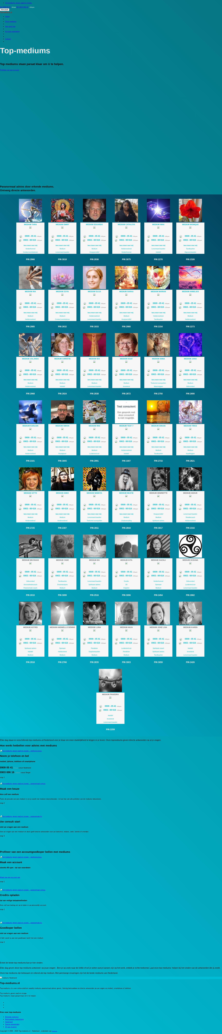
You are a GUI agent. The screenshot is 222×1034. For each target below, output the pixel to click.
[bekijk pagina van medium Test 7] (126, 411)
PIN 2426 (190, 662)
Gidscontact (190, 386)
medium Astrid (30, 627)
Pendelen (94, 648)
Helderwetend (30, 521)
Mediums (54, 1031)
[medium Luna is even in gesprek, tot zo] (94, 631)
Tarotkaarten (190, 249)
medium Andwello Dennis (62, 627)
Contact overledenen (30, 252)
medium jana (190, 359)
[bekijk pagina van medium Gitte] (30, 478)
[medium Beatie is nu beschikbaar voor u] (126, 496)
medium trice (190, 426)
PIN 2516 (94, 595)
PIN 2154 (158, 327)
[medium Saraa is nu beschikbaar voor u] (126, 295)
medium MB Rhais (30, 560)
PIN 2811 (94, 528)
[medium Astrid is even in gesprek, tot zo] (30, 631)
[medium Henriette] (158, 478)
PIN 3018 (62, 259)
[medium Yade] (62, 546)
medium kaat (126, 359)
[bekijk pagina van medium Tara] (30, 210)
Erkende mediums (12, 1017)
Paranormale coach (30, 588)
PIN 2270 (158, 259)
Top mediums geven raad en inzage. (18, 3)
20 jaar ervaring (11, 1027)
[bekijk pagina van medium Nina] (158, 210)
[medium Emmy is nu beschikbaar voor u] (62, 228)
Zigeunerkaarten (190, 252)
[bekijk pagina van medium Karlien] (30, 411)
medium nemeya (94, 493)
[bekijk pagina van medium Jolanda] (30, 344)
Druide (126, 581)
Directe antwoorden (12, 1024)
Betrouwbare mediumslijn (14, 1019)
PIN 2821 (190, 461)
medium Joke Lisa (158, 627)
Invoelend (126, 386)
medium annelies (190, 291)
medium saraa (126, 291)
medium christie (62, 359)
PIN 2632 (62, 327)
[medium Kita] (126, 546)
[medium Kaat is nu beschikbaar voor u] (126, 362)
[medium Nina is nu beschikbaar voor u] (158, 228)
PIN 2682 (190, 595)
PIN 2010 (30, 595)
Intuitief (158, 252)
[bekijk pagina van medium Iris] (94, 411)
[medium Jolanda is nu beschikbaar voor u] (30, 362)
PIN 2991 (94, 461)
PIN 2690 (190, 394)
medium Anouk (190, 493)
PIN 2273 (190, 327)
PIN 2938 (94, 394)
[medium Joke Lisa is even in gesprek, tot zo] (158, 631)
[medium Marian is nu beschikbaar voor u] (158, 295)
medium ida (94, 359)
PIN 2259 (110, 729)
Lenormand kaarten (62, 252)
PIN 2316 (190, 528)
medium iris (94, 426)
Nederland (9, 1022)
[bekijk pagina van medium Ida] (94, 344)
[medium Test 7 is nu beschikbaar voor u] (126, 429)
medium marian (158, 291)
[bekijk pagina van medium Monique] (190, 210)
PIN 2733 (158, 461)
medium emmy (62, 224)
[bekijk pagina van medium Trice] (190, 411)
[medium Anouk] (190, 478)
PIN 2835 (94, 662)
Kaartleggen (190, 454)
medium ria (30, 291)
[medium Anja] (126, 613)
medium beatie (126, 493)
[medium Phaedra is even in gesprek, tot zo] (110, 698)
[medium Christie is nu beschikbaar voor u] (62, 362)
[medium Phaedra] (110, 680)
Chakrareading (126, 521)
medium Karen (190, 627)
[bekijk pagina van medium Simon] (62, 411)
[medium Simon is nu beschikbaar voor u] (62, 429)
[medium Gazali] (158, 546)
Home (7, 16)
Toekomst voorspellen (158, 383)
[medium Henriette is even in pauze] (158, 496)
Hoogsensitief (94, 252)
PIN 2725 (30, 528)
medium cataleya (126, 224)
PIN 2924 (62, 394)
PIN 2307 (62, 528)
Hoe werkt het (10, 26)
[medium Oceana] (190, 546)
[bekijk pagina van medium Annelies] (190, 277)
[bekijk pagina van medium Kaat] (126, 344)
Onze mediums (10, 21)
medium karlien (30, 426)
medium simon (62, 426)
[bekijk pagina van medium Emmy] (62, 210)
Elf (126, 584)
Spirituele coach (158, 648)
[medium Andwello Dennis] (62, 613)
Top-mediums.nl (6, 12)
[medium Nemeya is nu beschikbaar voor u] (94, 496)
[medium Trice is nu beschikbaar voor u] (190, 429)
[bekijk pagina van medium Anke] (62, 478)
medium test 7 (126, 426)
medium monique (190, 224)
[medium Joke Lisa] (158, 613)
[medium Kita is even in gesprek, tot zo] (126, 564)
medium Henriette (158, 493)
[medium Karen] (190, 613)
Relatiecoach (190, 517)
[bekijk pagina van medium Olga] (94, 277)
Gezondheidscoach (30, 584)
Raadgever (62, 454)
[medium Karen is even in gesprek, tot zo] (190, 631)
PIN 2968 (30, 394)
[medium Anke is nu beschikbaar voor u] (62, 496)
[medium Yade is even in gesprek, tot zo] (62, 564)
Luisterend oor (94, 454)
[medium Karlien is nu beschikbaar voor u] (30, 429)
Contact (8, 39)
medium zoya (62, 291)
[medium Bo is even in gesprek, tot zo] (94, 564)
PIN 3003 (126, 662)
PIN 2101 (30, 461)
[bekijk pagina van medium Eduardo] (94, 210)
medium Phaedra (110, 694)
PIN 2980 (126, 327)
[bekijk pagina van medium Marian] (158, 277)
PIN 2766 (62, 662)
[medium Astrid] (30, 613)
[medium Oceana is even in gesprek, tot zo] (190, 564)
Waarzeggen (158, 386)
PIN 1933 (94, 327)
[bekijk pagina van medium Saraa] (126, 277)
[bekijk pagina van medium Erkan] (158, 411)
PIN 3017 (158, 528)
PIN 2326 (190, 259)
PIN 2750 (158, 394)
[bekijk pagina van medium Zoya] (62, 277)
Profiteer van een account (9, 70)
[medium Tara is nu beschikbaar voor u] (30, 228)
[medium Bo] (94, 546)
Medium (62, 249)
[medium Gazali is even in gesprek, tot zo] (158, 564)
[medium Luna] (94, 613)
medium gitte (30, 493)
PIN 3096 (126, 595)
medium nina (158, 224)
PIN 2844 (126, 528)
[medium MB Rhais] (30, 546)
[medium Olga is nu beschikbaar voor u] (94, 295)
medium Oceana (190, 560)
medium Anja (126, 627)
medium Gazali (158, 560)
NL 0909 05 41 (5, 7)
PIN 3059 (158, 662)
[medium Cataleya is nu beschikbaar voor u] (126, 228)
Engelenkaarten (94, 652)
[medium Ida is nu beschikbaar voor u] (94, 362)
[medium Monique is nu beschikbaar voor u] (190, 228)
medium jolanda (30, 359)
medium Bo (94, 560)
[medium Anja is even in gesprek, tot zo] (126, 631)
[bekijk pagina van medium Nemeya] (94, 478)
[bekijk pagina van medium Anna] (158, 344)
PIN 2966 (30, 259)
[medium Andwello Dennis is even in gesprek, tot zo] (62, 631)
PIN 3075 (126, 259)
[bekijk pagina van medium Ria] (30, 277)
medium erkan (158, 426)
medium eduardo (94, 224)
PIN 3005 (62, 461)
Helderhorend (30, 249)
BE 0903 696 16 (22, 7)
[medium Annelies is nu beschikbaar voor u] (190, 295)
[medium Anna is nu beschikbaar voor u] (158, 362)
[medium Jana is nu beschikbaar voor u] (190, 362)
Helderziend (62, 652)
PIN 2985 (30, 327)
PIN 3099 (62, 595)
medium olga (94, 291)
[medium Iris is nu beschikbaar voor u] (94, 429)
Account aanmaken (12, 31)
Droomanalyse (62, 584)
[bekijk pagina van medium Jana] (190, 344)
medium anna (158, 359)
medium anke (62, 493)
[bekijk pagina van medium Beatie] (126, 478)
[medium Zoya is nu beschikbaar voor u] (62, 295)
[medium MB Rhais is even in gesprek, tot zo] (30, 564)
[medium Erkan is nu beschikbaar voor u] (158, 429)
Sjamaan (158, 584)
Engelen (126, 588)
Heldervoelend (126, 249)
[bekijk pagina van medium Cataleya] (126, 210)
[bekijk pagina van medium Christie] (62, 344)
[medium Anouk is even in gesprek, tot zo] (190, 496)
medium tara (30, 224)
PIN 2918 (30, 662)
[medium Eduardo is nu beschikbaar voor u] (94, 228)
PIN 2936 (94, 259)
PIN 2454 (158, 595)
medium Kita (126, 560)
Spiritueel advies (158, 521)
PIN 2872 (126, 394)
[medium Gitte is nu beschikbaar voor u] (30, 496)
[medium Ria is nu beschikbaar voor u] (30, 295)
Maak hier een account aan (10, 877)
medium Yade (62, 560)
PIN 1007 (126, 461)
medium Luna (94, 627)
